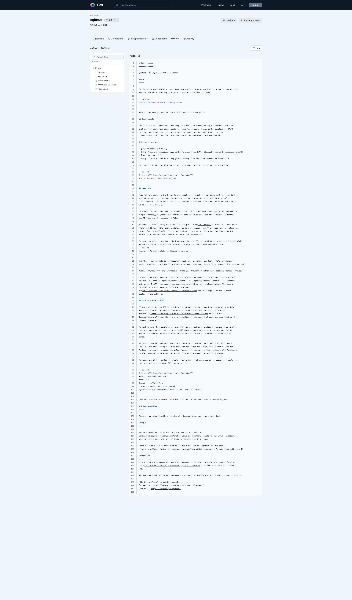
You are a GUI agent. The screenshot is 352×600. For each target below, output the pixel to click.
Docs (232, 5)
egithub (96, 20)
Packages (206, 5)
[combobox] (143, 5)
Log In (255, 5)
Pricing (220, 5)
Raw (258, 48)
